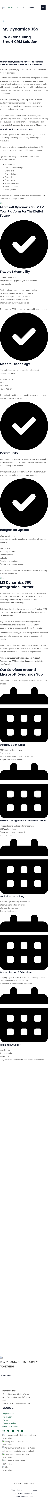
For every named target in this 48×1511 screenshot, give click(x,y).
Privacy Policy (16, 1490)
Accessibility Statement (24, 1494)
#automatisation (9, 1423)
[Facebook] (3, 1431)
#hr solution (7, 1417)
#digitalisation (8, 1414)
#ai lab (5, 1420)
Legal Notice (32, 1490)
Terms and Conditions (24, 1497)
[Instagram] (17, 1431)
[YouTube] (13, 1431)
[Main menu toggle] (43, 7)
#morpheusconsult (10, 1426)
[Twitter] (8, 1431)
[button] (28, 7)
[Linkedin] (22, 1431)
